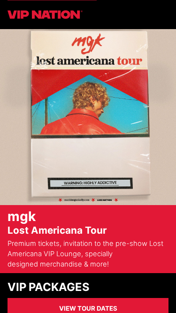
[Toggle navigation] (162, 14)
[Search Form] (151, 14)
